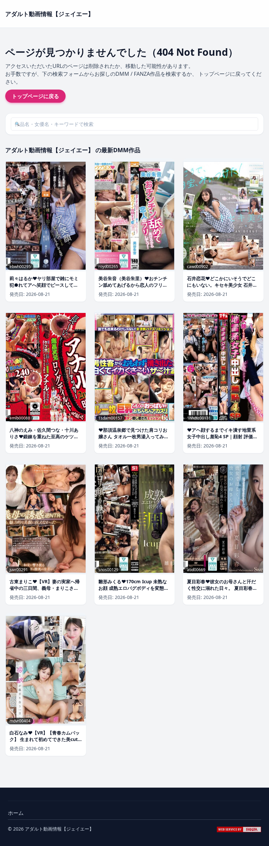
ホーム (16, 812)
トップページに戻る (35, 96)
